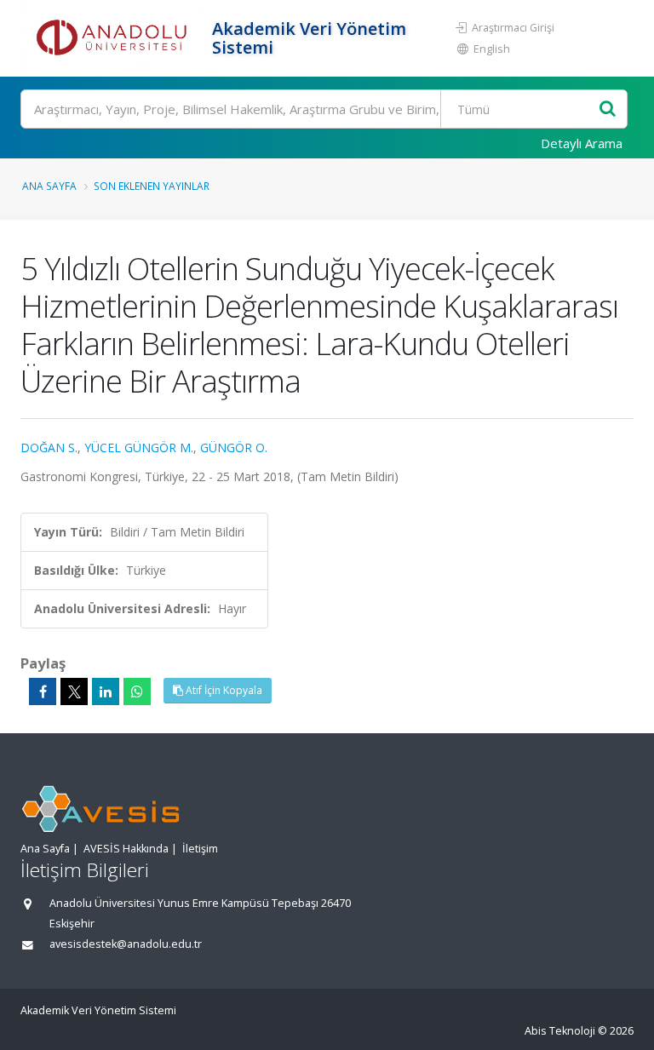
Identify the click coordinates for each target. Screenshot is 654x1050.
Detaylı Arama (581, 143)
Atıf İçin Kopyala (222, 690)
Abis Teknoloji (560, 1031)
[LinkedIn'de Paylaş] (105, 691)
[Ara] (607, 109)
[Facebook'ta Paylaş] (42, 691)
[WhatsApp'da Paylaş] (137, 691)
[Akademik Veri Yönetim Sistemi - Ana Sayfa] (114, 38)
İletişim (200, 848)
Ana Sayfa (49, 185)
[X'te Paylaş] (74, 691)
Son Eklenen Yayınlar (151, 185)
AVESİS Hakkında (126, 848)
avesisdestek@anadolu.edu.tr (125, 944)
